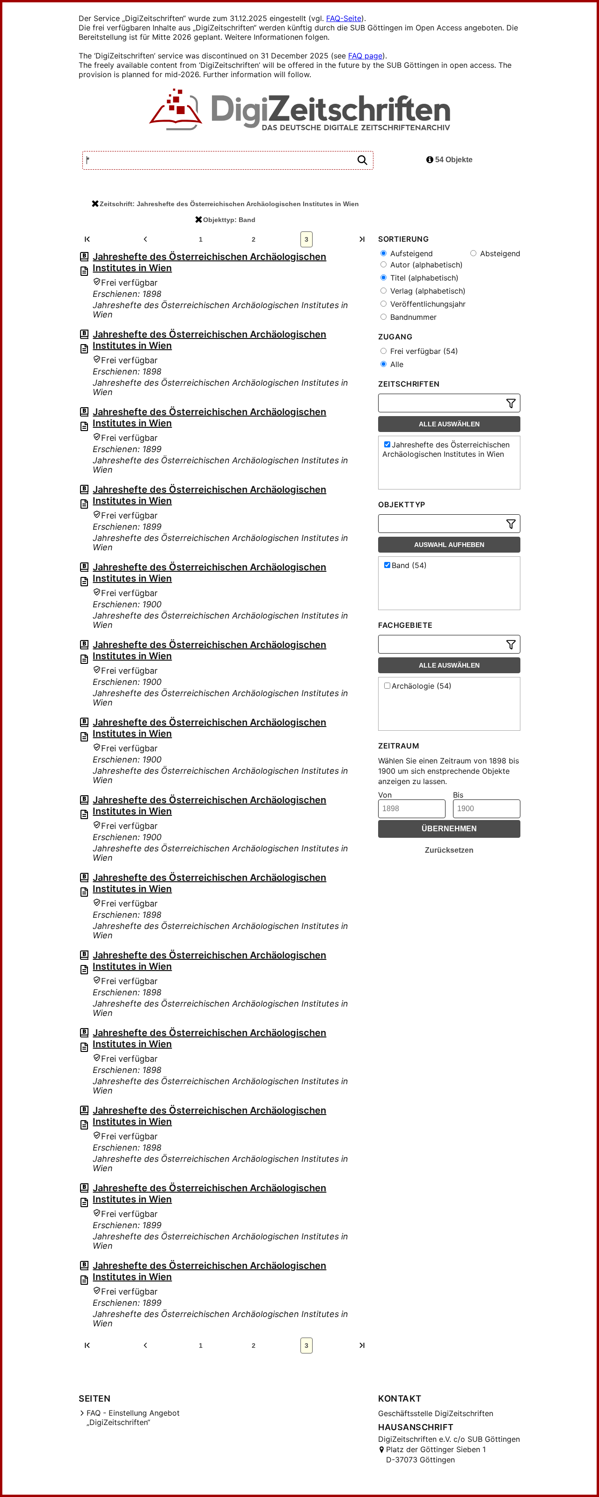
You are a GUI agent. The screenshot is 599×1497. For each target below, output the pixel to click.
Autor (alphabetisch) (425, 264)
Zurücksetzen (449, 850)
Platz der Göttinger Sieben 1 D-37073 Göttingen (436, 1454)
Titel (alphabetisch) (423, 277)
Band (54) (409, 565)
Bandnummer (412, 317)
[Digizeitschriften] (299, 110)
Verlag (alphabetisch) (427, 290)
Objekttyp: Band (229, 219)
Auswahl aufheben (449, 544)
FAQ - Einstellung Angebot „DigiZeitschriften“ (133, 1417)
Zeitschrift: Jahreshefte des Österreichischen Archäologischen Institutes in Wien (229, 204)
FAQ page (365, 55)
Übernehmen (449, 829)
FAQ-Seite (343, 18)
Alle (395, 364)
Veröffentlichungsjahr (427, 304)
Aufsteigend (410, 253)
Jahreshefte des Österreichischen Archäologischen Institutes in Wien (446, 449)
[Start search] (362, 160)
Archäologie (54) (422, 686)
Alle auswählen (449, 424)
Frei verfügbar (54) (423, 351)
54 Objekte (453, 160)
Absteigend (499, 253)
